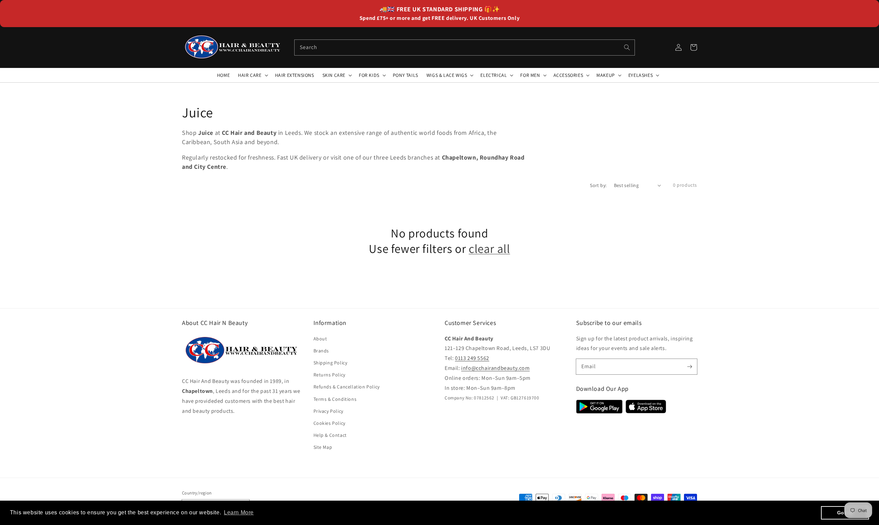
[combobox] (465, 47)
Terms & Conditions (335, 399)
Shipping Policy (330, 363)
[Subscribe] (689, 366)
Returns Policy (329, 375)
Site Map (322, 447)
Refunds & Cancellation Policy (346, 387)
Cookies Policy (329, 423)
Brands (321, 351)
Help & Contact (330, 435)
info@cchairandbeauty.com (495, 368)
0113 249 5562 (472, 358)
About (320, 339)
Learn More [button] (239, 512)
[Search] (627, 47)
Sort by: (598, 185)
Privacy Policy (328, 411)
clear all (489, 248)
